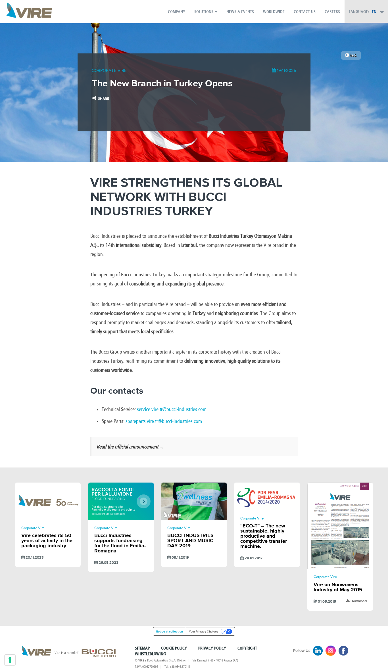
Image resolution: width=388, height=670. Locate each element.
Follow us (301, 651)
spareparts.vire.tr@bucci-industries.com (164, 421)
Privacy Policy (212, 648)
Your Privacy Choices (203, 631)
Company (176, 12)
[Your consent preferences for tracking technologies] (10, 660)
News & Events (240, 12)
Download (358, 601)
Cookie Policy (174, 648)
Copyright (247, 648)
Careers (332, 12)
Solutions (204, 12)
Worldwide (274, 12)
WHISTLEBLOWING (150, 654)
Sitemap (142, 648)
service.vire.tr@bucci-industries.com (171, 409)
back (352, 55)
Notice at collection (169, 631)
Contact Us (305, 12)
